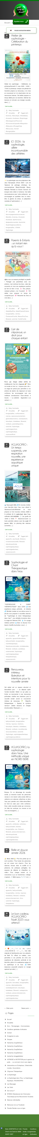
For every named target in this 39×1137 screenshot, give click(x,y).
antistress (23, 824)
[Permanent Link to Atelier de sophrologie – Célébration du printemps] (20, 40)
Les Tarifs (10, 1087)
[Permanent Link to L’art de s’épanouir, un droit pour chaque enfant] (19, 333)
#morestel (9, 118)
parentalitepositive (17, 424)
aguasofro (9, 539)
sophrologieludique (11, 432)
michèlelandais (24, 646)
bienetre (18, 827)
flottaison (22, 539)
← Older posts (8, 1008)
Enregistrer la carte (13, 1036)
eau (16, 829)
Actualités (12, 113)
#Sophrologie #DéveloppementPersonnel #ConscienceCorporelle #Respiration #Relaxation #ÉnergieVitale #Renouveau (17, 123)
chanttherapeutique (11, 644)
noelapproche (23, 990)
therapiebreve (10, 903)
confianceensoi (19, 413)
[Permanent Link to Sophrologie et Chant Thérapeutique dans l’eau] (19, 566)
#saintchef (22, 222)
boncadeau (16, 982)
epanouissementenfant (18, 416)
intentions (20, 724)
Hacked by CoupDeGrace (14, 1043)
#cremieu (8, 116)
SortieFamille (22, 319)
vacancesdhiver (10, 434)
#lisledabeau (24, 116)
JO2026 (17, 227)
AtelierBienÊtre (10, 311)
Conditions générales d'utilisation (33, 1131)
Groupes (9, 1039)
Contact (9, 1033)
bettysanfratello (10, 641)
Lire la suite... (9, 106)
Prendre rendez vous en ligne (26, 1131)
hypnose (14, 724)
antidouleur (16, 824)
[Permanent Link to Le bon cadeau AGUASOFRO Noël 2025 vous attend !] (20, 918)
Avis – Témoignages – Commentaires (18, 1026)
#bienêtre (8, 217)
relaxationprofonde (11, 544)
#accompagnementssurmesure (15, 214)
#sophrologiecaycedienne (13, 225)
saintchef (14, 319)
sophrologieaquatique (12, 547)
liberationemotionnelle (12, 646)
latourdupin (9, 421)
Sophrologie (9, 230)
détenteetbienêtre (16, 985)
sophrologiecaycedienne (13, 737)
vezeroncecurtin (10, 552)
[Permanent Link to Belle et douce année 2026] (19, 851)
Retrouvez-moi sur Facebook (15, 1105)
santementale (10, 651)
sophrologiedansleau (12, 549)
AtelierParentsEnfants (22, 311)
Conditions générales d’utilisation (17, 1029)
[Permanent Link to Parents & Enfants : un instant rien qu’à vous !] (21, 243)
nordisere (8, 424)
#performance (17, 220)
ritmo (21, 898)
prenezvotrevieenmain (18, 832)
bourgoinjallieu (10, 227)
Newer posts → (26, 1008)
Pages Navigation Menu (22, 30)
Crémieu (8, 724)
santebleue (21, 649)
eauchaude (16, 539)
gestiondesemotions (12, 419)
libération (16, 726)
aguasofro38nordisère (19, 638)
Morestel (8, 319)
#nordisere (16, 118)
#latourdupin (15, 116)
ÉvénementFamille (11, 316)
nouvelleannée (22, 729)
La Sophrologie (11, 1075)
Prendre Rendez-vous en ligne (16, 1108)
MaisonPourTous (23, 316)
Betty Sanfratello (14, 110)
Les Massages (11, 1084)
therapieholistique (11, 657)
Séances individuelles (13, 1100)
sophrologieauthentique (21, 734)
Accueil (9, 1019)
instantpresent (23, 419)
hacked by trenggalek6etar (15, 1056)
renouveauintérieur (11, 732)
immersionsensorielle (12, 541)
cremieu (17, 314)
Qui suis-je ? (11, 1091)
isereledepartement (11, 988)
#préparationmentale (12, 222)
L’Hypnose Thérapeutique (14, 1071)
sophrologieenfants (11, 429)
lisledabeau (16, 421)
